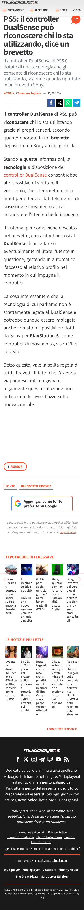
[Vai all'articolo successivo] (4, 579)
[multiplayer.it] (42, 750)
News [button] (63, 10)
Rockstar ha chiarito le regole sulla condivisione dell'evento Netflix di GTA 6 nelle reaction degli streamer (72, 690)
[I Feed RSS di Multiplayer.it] (66, 759)
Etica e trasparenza (49, 837)
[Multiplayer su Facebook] (18, 759)
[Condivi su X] (59, 103)
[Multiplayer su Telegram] (42, 759)
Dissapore (49, 869)
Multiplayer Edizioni (54, 876)
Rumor (15, 466)
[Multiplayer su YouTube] (58, 759)
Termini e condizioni (20, 837)
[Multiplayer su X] (26, 759)
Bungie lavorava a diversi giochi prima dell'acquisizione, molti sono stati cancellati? (72, 599)
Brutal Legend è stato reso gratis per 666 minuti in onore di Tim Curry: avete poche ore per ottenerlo (41, 688)
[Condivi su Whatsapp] (68, 103)
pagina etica (68, 532)
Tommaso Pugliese (29, 93)
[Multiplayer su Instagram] (34, 759)
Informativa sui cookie (30, 832)
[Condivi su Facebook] (51, 103)
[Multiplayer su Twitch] (50, 759)
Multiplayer (12, 869)
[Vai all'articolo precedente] (79, 579)
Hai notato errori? (36, 486)
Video (77, 10)
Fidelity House (68, 869)
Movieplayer (31, 869)
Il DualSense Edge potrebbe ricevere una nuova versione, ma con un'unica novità (26, 599)
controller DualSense (25, 175)
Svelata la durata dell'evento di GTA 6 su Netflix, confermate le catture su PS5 (11, 680)
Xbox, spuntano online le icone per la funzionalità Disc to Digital (57, 594)
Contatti (69, 837)
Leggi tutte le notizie (62, 729)
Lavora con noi (41, 842)
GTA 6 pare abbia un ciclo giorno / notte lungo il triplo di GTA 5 (41, 594)
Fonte (10, 486)
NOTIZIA (9, 93)
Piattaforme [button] (15, 10)
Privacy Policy (57, 832)
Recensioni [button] (42, 10)
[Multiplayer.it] (20, 2)
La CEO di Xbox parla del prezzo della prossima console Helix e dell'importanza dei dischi (26, 686)
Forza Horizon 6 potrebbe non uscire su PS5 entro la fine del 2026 (10, 596)
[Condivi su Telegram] (76, 103)
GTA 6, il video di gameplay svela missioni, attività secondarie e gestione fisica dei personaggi (57, 684)
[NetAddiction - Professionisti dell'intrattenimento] (52, 861)
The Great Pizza (27, 876)
